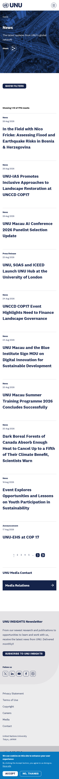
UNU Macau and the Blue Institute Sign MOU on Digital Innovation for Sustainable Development (27, 356)
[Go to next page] (38, 555)
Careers (7, 713)
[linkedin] (12, 673)
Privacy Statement (13, 693)
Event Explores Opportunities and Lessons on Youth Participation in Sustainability (28, 499)
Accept (10, 773)
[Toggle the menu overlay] (53, 5)
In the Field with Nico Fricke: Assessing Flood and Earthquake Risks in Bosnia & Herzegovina (29, 138)
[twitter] (5, 673)
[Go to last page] (43, 555)
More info (7, 766)
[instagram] (33, 673)
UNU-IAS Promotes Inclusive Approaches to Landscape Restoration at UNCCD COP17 (27, 185)
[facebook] (26, 673)
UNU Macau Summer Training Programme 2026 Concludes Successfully (28, 401)
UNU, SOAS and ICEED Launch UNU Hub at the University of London (25, 271)
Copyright (8, 706)
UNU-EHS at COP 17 (21, 537)
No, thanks (31, 773)
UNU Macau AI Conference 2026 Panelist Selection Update (27, 229)
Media (6, 719)
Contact (7, 726)
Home (5, 17)
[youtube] (19, 673)
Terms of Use (10, 700)
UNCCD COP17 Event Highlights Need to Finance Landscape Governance (28, 312)
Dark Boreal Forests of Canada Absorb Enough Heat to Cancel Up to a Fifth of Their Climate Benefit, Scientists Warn (29, 448)
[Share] (13, 48)
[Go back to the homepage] (12, 5)
